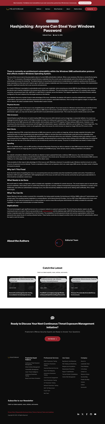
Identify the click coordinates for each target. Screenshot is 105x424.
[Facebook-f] (87, 414)
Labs (18, 279)
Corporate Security (52, 21)
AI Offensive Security (46, 279)
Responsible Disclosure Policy (24, 412)
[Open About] (70, 9)
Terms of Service (37, 412)
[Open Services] (50, 9)
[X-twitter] (82, 414)
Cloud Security (76, 279)
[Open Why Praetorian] (63, 9)
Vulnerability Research (52, 281)
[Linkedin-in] (78, 414)
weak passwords (48, 211)
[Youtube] (95, 414)
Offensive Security (25, 279)
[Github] (91, 414)
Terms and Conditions (48, 412)
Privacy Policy (11, 412)
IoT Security (13, 279)
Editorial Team (47, 35)
